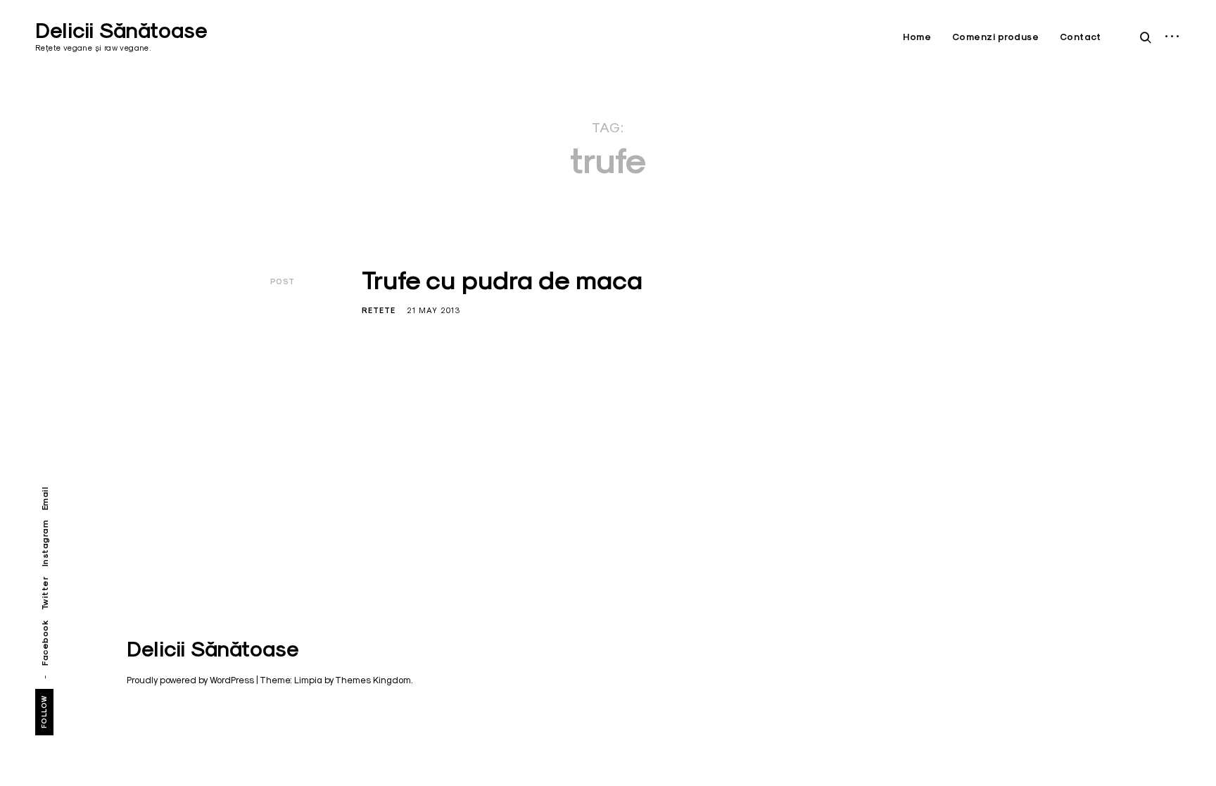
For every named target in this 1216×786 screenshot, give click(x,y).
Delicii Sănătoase (121, 30)
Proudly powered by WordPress (190, 679)
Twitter (44, 593)
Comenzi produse (995, 37)
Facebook (44, 643)
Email (44, 499)
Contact (1080, 37)
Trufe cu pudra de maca (502, 280)
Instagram (44, 543)
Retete (378, 310)
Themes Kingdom (373, 679)
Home (917, 37)
